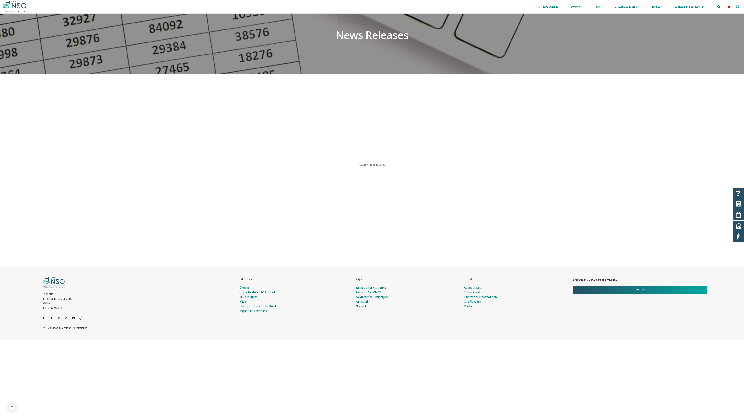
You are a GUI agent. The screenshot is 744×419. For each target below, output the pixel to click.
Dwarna (244, 287)
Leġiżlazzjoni (472, 302)
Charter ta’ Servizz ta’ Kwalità (259, 306)
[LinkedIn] (53, 318)
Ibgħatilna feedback (253, 311)
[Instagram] (68, 318)
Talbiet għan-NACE (368, 292)
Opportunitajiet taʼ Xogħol (257, 292)
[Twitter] (60, 318)
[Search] (718, 7)
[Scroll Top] (12, 407)
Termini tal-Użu (474, 292)
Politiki (468, 306)
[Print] (737, 7)
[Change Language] (728, 7)
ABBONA (640, 289)
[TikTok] (82, 318)
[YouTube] (75, 318)
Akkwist (360, 306)
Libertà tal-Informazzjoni (480, 297)
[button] (738, 236)
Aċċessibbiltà (473, 288)
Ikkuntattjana (248, 297)
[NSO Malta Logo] (14, 6)
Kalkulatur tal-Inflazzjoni (371, 297)
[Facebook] (45, 318)
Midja (243, 301)
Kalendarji (361, 302)
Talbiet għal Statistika (370, 288)
